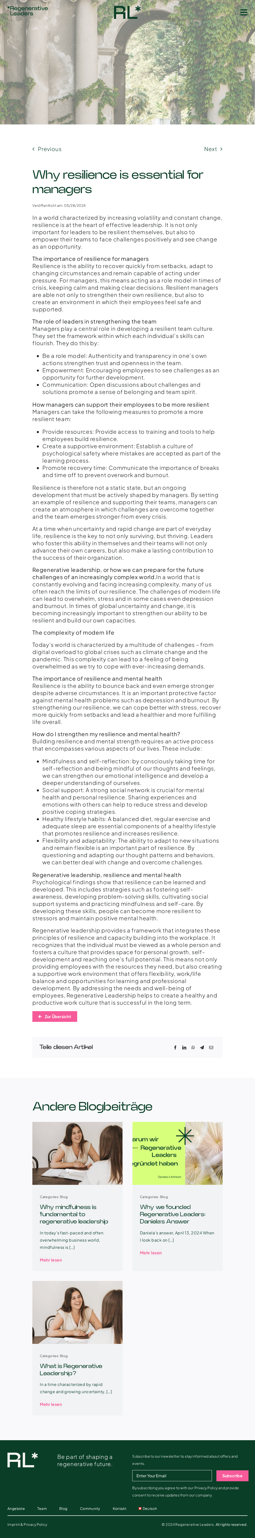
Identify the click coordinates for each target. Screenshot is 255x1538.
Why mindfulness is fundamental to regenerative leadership (74, 1214)
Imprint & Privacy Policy (27, 1524)
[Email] (211, 1047)
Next (210, 148)
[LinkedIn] (184, 1047)
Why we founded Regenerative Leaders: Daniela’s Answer (172, 1214)
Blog (64, 1197)
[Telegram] (201, 1047)
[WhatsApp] (193, 1047)
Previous (50, 148)
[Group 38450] (127, 8)
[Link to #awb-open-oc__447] (244, 12)
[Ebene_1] (27, 8)
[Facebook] (175, 1047)
